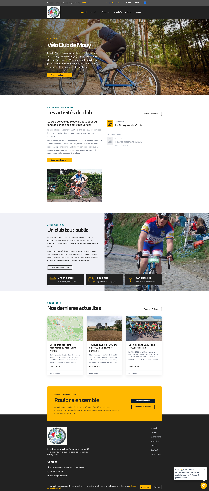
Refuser (157, 487)
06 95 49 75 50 (56, 471)
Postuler (86, 3)
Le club (154, 432)
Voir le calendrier (151, 114)
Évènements (105, 12)
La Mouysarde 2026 (128, 125)
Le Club (93, 12)
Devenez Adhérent (143, 401)
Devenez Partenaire (113, 3)
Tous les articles (151, 309)
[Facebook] (145, 2)
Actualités (118, 12)
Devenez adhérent (132, 3)
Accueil (84, 12)
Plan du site (156, 454)
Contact (138, 12)
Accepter (145, 487)
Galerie (128, 12)
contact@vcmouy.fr (58, 476)
